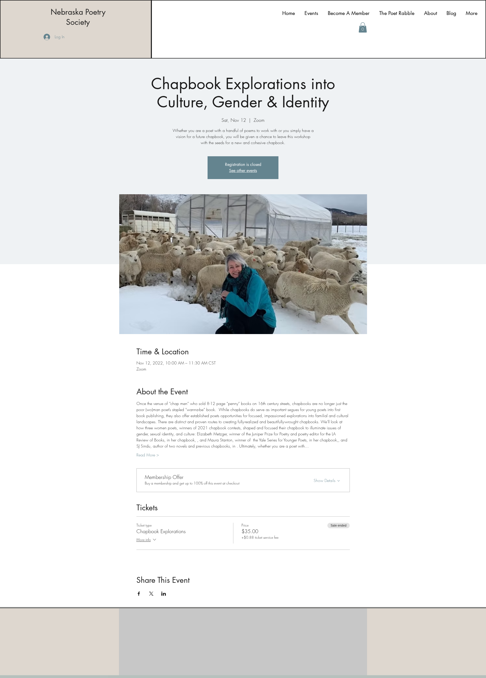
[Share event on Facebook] (138, 594)
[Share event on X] (151, 594)
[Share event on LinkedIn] (163, 594)
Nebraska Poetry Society (78, 17)
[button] (362, 27)
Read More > (147, 455)
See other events (243, 170)
